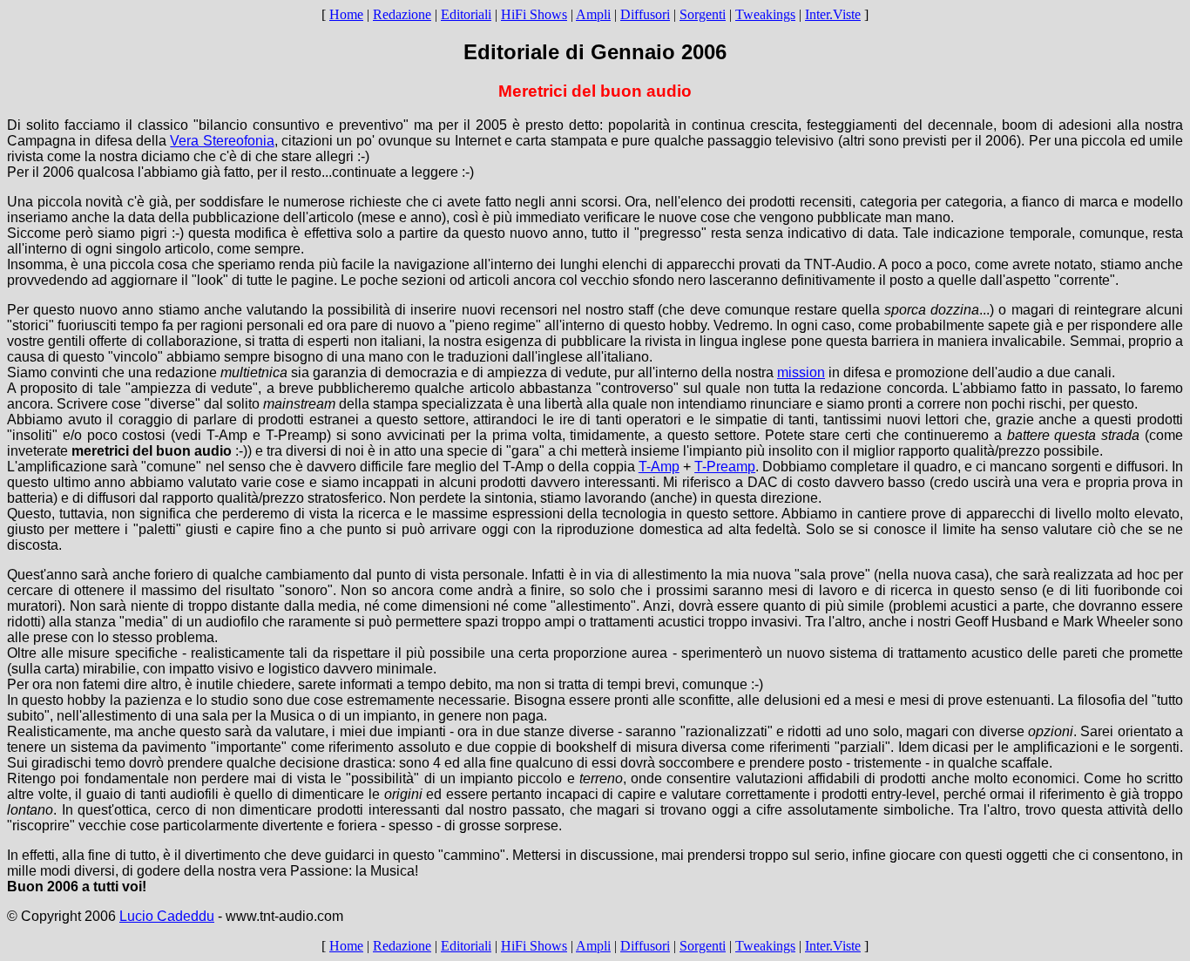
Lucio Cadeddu (166, 916)
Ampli (593, 14)
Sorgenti (703, 14)
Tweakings (765, 14)
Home (346, 14)
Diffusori (645, 14)
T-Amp (659, 466)
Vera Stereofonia (222, 140)
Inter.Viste (833, 14)
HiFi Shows (534, 14)
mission (801, 372)
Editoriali (466, 14)
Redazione (402, 14)
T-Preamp (724, 466)
